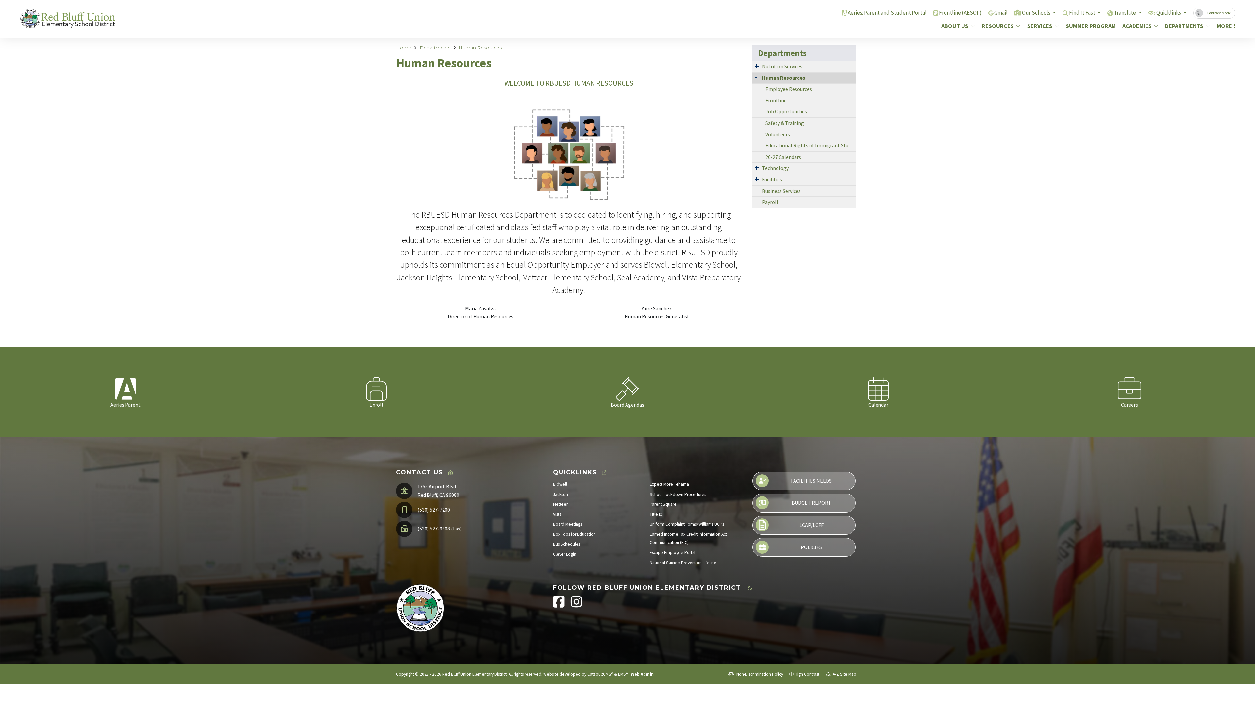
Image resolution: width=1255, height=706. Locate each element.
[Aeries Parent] (125, 387)
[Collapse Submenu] (756, 77)
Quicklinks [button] (1169, 12)
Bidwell (560, 484)
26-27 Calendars (783, 157)
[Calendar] (878, 387)
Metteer (560, 504)
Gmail (1001, 12)
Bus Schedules (566, 544)
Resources (998, 26)
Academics (1137, 26)
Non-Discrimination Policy (759, 674)
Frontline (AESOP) (960, 12)
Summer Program (1089, 26)
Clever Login (564, 554)
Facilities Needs (811, 481)
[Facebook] (559, 605)
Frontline (776, 100)
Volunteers (777, 134)
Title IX (656, 514)
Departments (1184, 26)
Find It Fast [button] (1082, 12)
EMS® (623, 674)
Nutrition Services (782, 66)
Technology (775, 168)
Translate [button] (1125, 12)
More (1224, 26)
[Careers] (1129, 387)
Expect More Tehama (669, 484)
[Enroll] (376, 387)
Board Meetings (567, 524)
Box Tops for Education (574, 534)
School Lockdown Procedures (678, 494)
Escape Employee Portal (672, 552)
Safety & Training (784, 123)
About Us (954, 26)
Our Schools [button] (1036, 12)
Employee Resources (788, 89)
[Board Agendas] (627, 387)
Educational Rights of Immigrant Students (810, 145)
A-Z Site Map (844, 674)
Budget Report (811, 502)
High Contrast (807, 674)
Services (1039, 26)
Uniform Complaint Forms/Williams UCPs (687, 524)
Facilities (772, 179)
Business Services (781, 191)
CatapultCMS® (600, 674)
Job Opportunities (786, 111)
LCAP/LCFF (811, 525)
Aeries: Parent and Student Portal (887, 12)
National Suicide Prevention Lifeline (683, 562)
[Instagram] (576, 605)
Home (403, 48)
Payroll (770, 202)
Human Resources (480, 48)
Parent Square (663, 504)
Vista (557, 514)
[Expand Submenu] (756, 66)
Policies (811, 547)
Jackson (560, 494)
